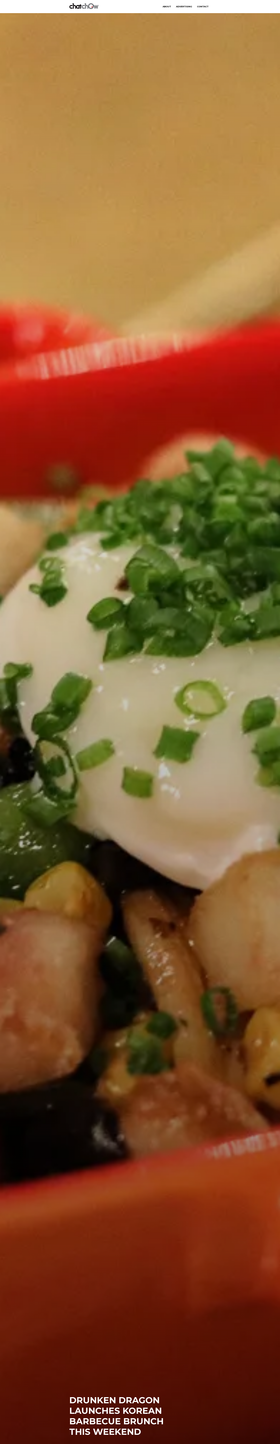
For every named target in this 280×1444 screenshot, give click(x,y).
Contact (203, 6)
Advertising (184, 6)
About (167, 6)
